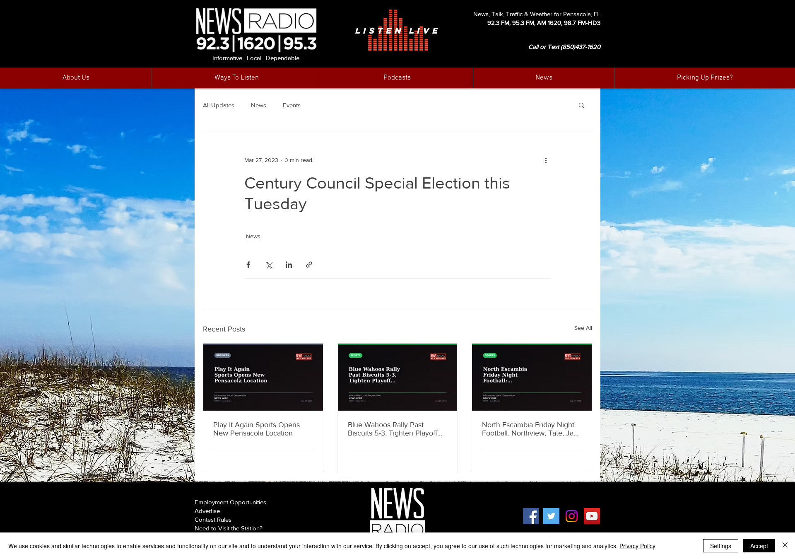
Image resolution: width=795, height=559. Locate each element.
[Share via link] (309, 265)
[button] (543, 78)
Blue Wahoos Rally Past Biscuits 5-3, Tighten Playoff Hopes (392, 429)
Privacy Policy (637, 546)
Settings (720, 546)
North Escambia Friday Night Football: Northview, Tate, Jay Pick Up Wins (529, 429)
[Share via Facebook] (248, 265)
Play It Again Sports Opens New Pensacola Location (256, 429)
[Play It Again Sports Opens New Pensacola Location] (263, 377)
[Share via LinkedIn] (289, 265)
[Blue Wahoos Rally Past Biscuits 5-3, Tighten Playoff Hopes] (398, 377)
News (258, 105)
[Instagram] (572, 516)
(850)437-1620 (580, 46)
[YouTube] (592, 516)
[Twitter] (551, 516)
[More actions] (546, 160)
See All (583, 327)
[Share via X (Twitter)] (268, 265)
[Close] (785, 545)
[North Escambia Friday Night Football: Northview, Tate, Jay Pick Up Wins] (532, 377)
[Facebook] (531, 516)
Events (292, 105)
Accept (759, 546)
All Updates (218, 105)
